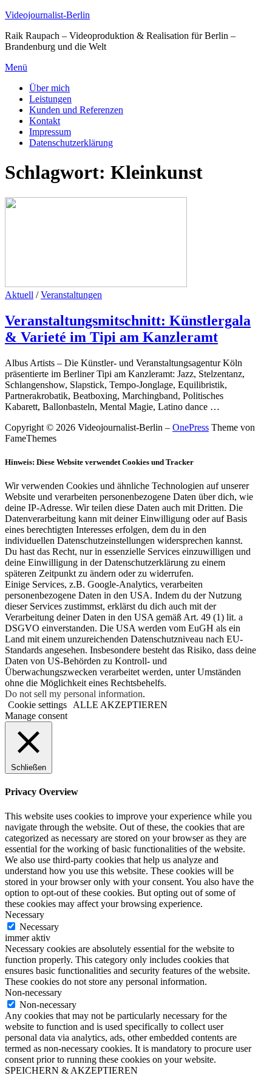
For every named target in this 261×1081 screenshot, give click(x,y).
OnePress (190, 427)
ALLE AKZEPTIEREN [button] (120, 705)
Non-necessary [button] (33, 992)
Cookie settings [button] (37, 705)
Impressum (50, 132)
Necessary (39, 927)
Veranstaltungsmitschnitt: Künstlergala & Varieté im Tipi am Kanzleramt (128, 329)
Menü (16, 67)
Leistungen (50, 99)
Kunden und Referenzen (76, 110)
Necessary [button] (24, 914)
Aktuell (19, 295)
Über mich (49, 88)
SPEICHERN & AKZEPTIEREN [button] (71, 1070)
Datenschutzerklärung (71, 142)
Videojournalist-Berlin (47, 15)
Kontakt (44, 121)
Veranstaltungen (71, 295)
